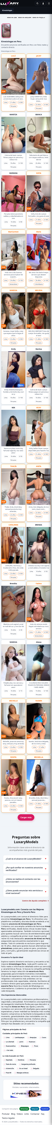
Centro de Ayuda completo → (35, 900)
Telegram (34, 1109)
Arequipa (33, 1037)
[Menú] (49, 3)
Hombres (21, 1060)
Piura (36, 1046)
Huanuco (32, 1042)
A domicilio (10, 1068)
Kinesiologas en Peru (8, 51)
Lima (7, 1037)
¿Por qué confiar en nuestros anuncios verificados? (26, 869)
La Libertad (10, 1042)
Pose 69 (8, 1073)
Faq (42, 1114)
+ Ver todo (9, 1050)
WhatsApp (24, 1109)
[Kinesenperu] (26, 1094)
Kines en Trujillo (39, 17)
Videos (20, 1114)
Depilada (9, 1060)
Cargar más (26, 817)
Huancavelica (10, 1046)
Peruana (33, 1060)
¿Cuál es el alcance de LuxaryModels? (26, 858)
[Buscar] (37, 3)
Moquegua (25, 1046)
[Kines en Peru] (10, 3)
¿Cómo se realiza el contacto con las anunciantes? (26, 880)
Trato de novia (11, 1064)
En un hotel (23, 1068)
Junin (21, 1042)
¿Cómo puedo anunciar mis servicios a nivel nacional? (26, 892)
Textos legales (8, 1118)
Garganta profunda (28, 1064)
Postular (6, 1114)
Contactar (35, 1114)
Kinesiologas (7, 10)
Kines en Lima (12, 17)
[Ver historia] (6, 31)
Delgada (36, 1068)
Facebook (44, 1109)
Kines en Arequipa (24, 17)
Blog (13, 1114)
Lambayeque (19, 1037)
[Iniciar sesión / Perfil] (43, 3)
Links (26, 1114)
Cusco (44, 1037)
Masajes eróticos (23, 1073)
